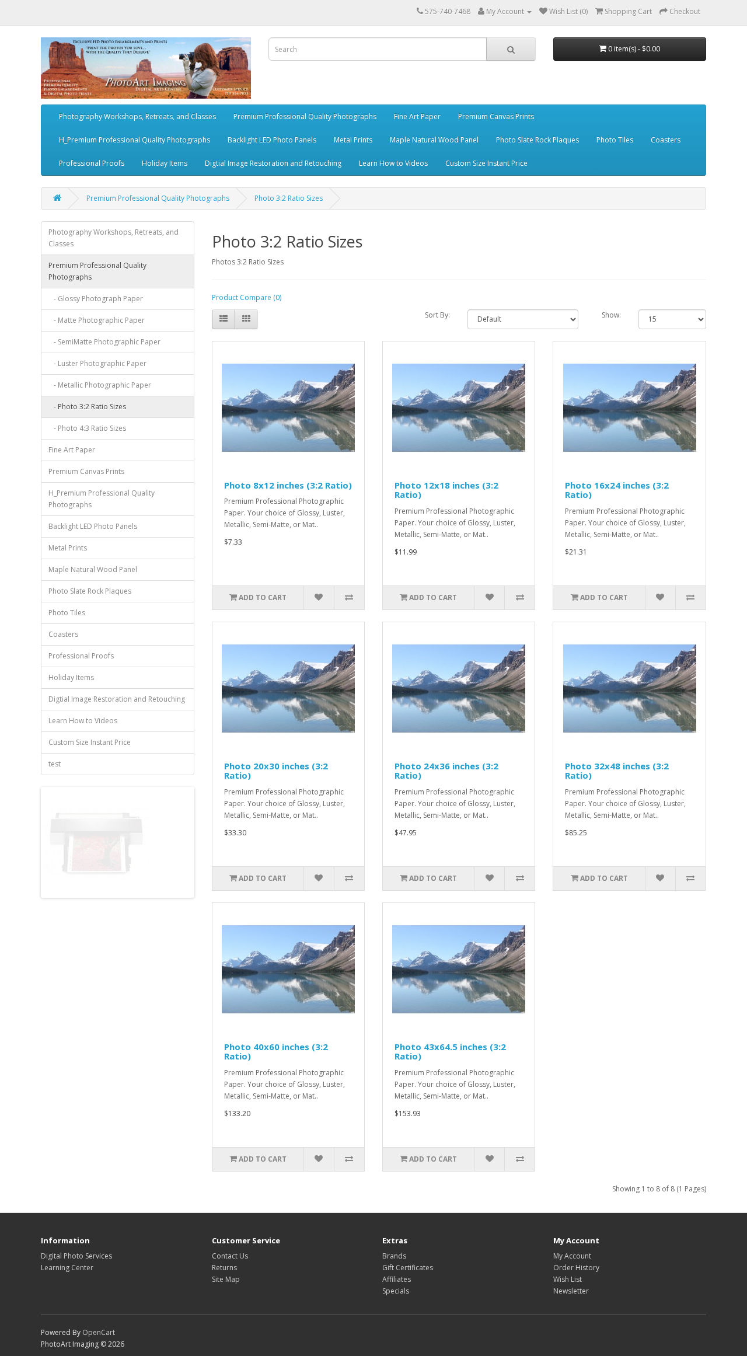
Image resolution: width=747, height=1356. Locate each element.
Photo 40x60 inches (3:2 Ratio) (276, 1051)
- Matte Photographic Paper (96, 320)
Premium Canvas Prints (496, 116)
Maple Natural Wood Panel (434, 140)
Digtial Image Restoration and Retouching (273, 163)
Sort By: (437, 315)
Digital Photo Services (76, 1256)
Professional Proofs (91, 163)
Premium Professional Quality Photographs (304, 116)
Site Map (226, 1279)
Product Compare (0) (246, 297)
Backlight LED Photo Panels (272, 140)
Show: (611, 315)
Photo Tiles (614, 140)
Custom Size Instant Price (486, 163)
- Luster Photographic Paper (97, 363)
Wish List (567, 1279)
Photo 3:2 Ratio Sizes (288, 198)
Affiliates (396, 1279)
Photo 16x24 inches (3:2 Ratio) (617, 490)
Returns (224, 1268)
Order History (576, 1268)
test (54, 764)
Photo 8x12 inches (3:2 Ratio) (288, 485)
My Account (572, 1256)
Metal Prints (353, 140)
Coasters (665, 140)
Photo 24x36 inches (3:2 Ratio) (446, 771)
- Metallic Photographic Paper (99, 385)
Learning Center (67, 1268)
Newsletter (571, 1291)
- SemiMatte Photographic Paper (104, 342)
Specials (395, 1291)
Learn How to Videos (393, 163)
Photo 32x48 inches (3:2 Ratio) (617, 771)
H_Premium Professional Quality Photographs (134, 140)
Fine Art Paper (417, 116)
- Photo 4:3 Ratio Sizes (87, 428)
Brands (394, 1256)
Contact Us (230, 1256)
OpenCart (98, 1332)
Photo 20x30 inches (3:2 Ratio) (276, 771)
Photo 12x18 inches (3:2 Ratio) (446, 490)
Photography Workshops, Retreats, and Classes (137, 116)
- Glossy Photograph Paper (95, 299)
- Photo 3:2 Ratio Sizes (87, 407)
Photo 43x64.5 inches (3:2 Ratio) (450, 1051)
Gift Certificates (407, 1268)
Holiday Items (164, 163)
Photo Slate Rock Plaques (537, 140)
